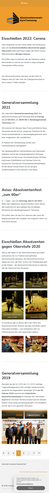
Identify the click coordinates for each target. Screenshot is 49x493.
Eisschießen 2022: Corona (23, 38)
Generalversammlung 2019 (20, 376)
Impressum (31, 472)
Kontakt (23, 472)
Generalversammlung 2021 (20, 105)
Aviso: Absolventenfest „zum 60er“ (22, 192)
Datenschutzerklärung (25, 484)
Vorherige (4, 453)
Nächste (39, 453)
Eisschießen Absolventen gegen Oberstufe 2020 (23, 244)
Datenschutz (42, 472)
